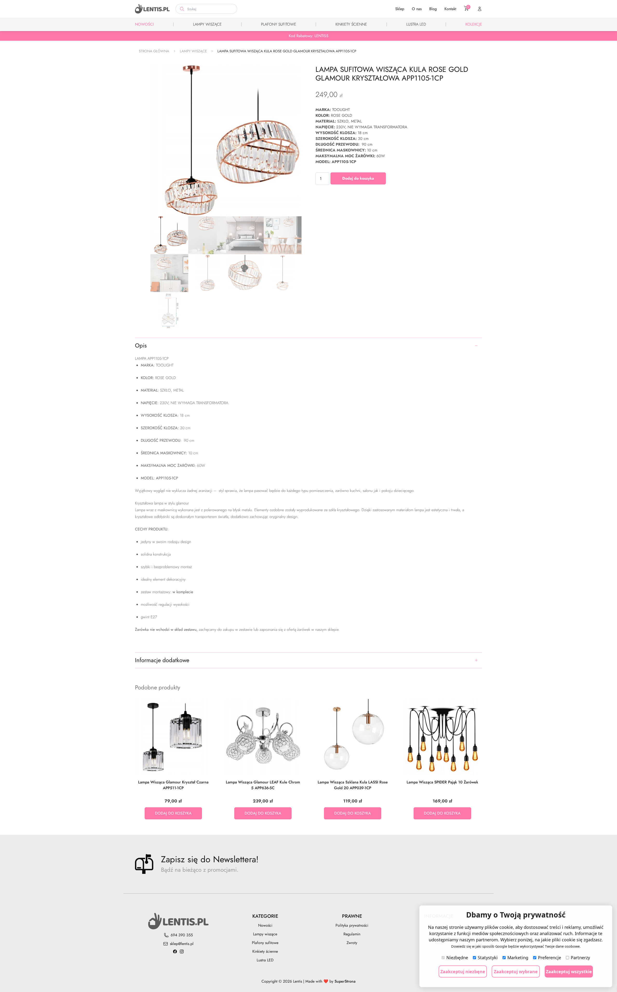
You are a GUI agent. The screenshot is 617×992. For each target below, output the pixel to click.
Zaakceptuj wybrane (516, 971)
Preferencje (549, 957)
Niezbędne (457, 957)
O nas (417, 9)
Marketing (517, 957)
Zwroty (352, 942)
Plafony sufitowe (278, 24)
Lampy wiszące (207, 24)
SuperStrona (345, 981)
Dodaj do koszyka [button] (173, 813)
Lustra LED (416, 24)
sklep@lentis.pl (182, 943)
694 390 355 (182, 935)
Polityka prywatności (351, 925)
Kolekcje (473, 24)
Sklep (399, 9)
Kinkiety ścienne (351, 24)
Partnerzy (580, 957)
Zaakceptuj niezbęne (462, 971)
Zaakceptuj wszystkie (569, 971)
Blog (433, 9)
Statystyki (488, 957)
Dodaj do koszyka (358, 178)
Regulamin (351, 934)
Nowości (144, 24)
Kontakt (450, 9)
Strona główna (154, 51)
